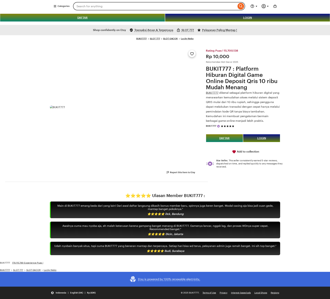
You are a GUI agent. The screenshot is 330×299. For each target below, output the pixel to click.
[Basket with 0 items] (275, 6)
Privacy (223, 292)
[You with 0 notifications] (265, 6)
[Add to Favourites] (192, 53)
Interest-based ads (241, 292)
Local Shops (260, 292)
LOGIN (247, 17)
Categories (63, 6)
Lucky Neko (187, 38)
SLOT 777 (155, 38)
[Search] (241, 6)
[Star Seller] (218, 126)
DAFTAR (82, 17)
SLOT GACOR (170, 38)
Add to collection (247, 151)
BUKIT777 (141, 38)
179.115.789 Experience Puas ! (27, 263)
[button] (73, 293)
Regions (275, 292)
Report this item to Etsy (182, 172)
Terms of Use (209, 292)
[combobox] (155, 6)
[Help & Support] (254, 6)
